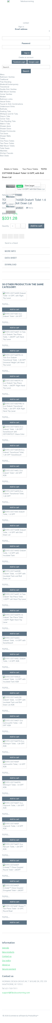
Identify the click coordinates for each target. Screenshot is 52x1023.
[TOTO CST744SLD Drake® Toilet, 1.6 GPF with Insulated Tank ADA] (14, 679)
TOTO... (6, 304)
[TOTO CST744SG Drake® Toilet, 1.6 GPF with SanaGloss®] (14, 640)
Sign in (21, 26)
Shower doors (5, 126)
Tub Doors (4, 133)
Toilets (2, 138)
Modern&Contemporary (9, 84)
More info (10, 251)
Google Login (34, 62)
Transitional (4, 86)
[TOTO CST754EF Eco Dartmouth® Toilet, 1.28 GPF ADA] (14, 722)
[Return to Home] (5, 165)
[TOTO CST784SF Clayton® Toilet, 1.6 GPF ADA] (14, 826)
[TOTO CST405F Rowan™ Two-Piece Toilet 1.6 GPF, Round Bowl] (14, 908)
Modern (3, 96)
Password (26, 43)
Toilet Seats (5, 148)
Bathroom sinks (6, 99)
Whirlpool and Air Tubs (9, 113)
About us (6, 965)
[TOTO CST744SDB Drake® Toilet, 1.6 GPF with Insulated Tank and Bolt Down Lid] (14, 575)
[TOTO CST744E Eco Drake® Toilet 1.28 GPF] (14, 315)
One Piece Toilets (7, 140)
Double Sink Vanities (8, 89)
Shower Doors (5, 128)
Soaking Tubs (5, 111)
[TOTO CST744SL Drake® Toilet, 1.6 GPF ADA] (14, 660)
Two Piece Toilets (7, 143)
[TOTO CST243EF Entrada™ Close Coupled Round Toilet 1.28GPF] (14, 867)
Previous (10, 186)
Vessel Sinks (5, 101)
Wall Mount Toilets (7, 145)
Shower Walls (5, 136)
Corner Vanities (6, 94)
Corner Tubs (5, 118)
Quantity (5, 226)
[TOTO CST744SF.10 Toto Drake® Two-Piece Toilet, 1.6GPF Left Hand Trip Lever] (14, 596)
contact (26, 22)
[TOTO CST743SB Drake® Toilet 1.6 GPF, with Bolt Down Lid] (10, 189)
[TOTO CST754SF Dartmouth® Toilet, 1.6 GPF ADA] (14, 764)
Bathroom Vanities (7, 77)
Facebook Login (19, 62)
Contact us (7, 956)
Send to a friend (11, 243)
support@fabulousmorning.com (16, 993)
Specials (5, 948)
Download (10, 264)
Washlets (3, 150)
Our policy (6, 960)
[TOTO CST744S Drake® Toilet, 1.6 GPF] (14, 513)
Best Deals (4, 155)
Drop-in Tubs (5, 116)
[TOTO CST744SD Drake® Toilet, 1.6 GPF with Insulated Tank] (14, 552)
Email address (21, 29)
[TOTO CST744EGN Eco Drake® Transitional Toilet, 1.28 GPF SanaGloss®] (14, 452)
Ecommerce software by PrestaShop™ (23, 1016)
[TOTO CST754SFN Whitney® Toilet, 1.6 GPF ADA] (14, 784)
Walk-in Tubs (5, 123)
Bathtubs (3, 109)
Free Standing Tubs (8, 121)
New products (8, 952)
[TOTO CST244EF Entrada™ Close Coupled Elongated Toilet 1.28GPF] (14, 887)
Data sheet (11, 257)
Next (10, 212)
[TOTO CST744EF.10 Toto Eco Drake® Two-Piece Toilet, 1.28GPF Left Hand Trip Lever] (14, 335)
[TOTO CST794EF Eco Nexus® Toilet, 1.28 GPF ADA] (14, 846)
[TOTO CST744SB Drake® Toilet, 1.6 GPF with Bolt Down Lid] (14, 532)
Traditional (4, 79)
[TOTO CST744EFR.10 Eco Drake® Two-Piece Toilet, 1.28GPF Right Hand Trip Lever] (14, 384)
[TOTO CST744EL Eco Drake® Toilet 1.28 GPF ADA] (14, 472)
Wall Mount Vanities (8, 91)
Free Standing (5, 81)
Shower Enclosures (8, 131)
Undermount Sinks (7, 106)
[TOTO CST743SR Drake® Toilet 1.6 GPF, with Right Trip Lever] (14, 295)
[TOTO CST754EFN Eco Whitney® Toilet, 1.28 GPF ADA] (14, 743)
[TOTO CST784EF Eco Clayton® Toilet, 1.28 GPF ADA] (14, 805)
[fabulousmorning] (26, 10)
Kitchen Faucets (6, 153)
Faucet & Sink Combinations (11, 104)
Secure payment (9, 969)
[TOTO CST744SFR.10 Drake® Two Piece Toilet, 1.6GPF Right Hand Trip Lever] (14, 618)
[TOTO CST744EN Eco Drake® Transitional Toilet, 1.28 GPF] (14, 493)
